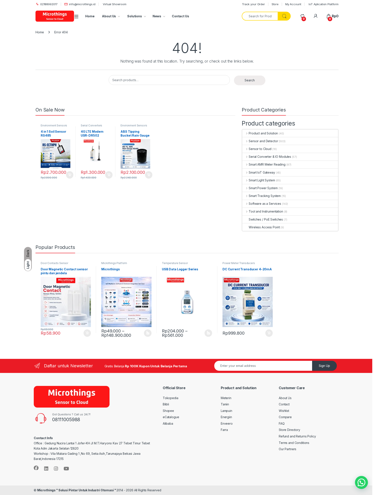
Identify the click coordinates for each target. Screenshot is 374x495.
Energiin (226, 417)
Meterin (226, 398)
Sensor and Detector (263, 141)
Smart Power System (263, 188)
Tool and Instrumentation (266, 211)
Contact (284, 404)
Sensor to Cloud (260, 149)
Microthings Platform (114, 263)
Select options (146, 333)
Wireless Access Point (264, 227)
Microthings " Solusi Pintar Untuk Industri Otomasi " (77, 490)
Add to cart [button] (69, 175)
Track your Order (253, 4)
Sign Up (324, 366)
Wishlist (284, 411)
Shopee (168, 411)
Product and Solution (263, 133)
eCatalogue (171, 417)
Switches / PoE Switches (266, 219)
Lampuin (226, 411)
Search (250, 80)
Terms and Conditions (294, 443)
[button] (361, 482)
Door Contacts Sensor (54, 263)
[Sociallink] (36, 468)
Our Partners (287, 449)
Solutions (134, 16)
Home (89, 16)
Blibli (166, 404)
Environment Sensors (54, 125)
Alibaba (168, 423)
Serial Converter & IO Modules (270, 156)
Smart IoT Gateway (262, 172)
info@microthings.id (82, 4)
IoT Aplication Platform (323, 4)
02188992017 (49, 4)
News (157, 16)
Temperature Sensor (175, 263)
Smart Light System (262, 180)
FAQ (282, 423)
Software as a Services (265, 203)
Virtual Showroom (114, 4)
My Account (293, 4)
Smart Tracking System (265, 196)
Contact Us (180, 16)
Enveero (227, 423)
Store (275, 4)
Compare (285, 417)
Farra (224, 430)
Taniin (225, 404)
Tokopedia (170, 398)
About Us (109, 16)
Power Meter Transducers (238, 263)
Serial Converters (91, 125)
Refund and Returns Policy (297, 436)
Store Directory (289, 430)
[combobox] (260, 16)
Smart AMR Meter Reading (267, 164)
